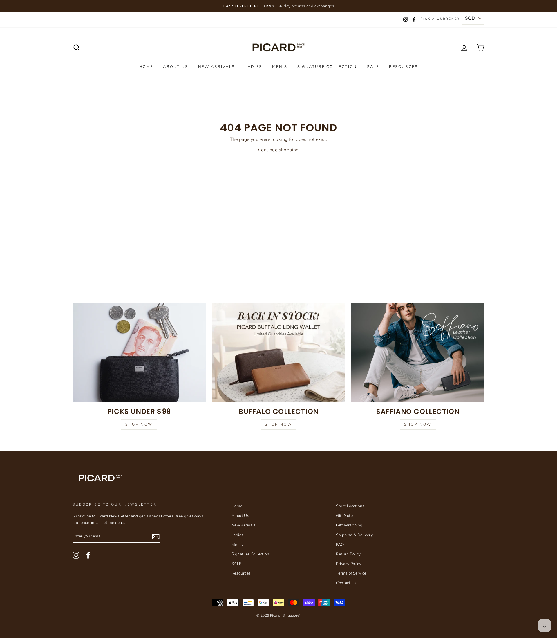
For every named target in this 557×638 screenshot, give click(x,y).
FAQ (340, 544)
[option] (278, 6)
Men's (279, 66)
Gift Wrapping (349, 525)
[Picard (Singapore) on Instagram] (76, 555)
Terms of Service (351, 573)
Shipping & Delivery (354, 535)
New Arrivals (216, 66)
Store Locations (350, 506)
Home (146, 66)
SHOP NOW (418, 424)
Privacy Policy (348, 563)
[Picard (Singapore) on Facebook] (88, 555)
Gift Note (344, 515)
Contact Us (346, 583)
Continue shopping (278, 150)
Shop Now (139, 424)
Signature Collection (327, 66)
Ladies (253, 66)
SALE (373, 66)
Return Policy (348, 554)
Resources (403, 66)
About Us (175, 66)
